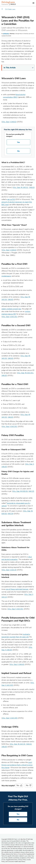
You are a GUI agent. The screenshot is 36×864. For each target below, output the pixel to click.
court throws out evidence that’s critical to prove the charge (16, 765)
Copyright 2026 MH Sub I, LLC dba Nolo (14, 839)
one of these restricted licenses (17, 589)
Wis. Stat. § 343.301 (9, 317)
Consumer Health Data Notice (16, 861)
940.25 (31, 491)
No (18, 151)
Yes (18, 142)
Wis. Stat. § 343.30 (9, 570)
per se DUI (11, 199)
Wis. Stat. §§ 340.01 (20, 187)
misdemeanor (6, 276)
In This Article (10, 67)
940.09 (10, 514)
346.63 (32, 187)
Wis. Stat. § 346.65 (17, 664)
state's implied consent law (11, 309)
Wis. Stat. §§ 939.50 (20, 491)
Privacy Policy (22, 860)
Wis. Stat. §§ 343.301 (25, 373)
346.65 (10, 299)
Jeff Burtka (6, 33)
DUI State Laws (10, 9)
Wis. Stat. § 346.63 (9, 122)
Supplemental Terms (12, 860)
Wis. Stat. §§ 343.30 (17, 744)
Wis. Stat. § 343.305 (9, 718)
